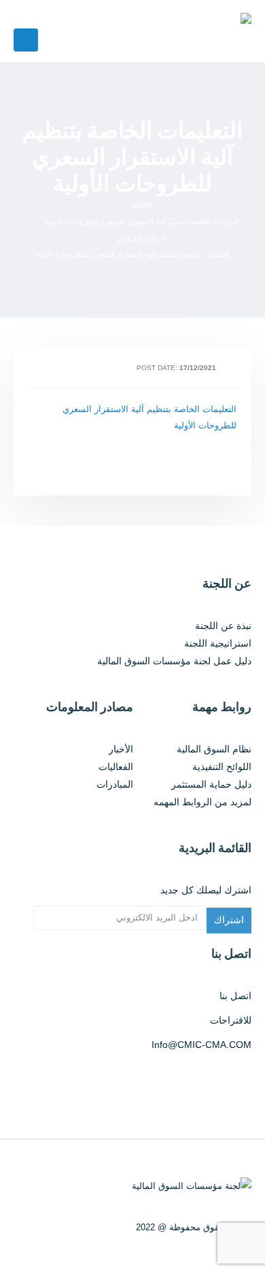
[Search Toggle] (30, 14)
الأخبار (121, 749)
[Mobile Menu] (26, 40)
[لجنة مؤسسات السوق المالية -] (157, 31)
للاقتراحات (230, 1020)
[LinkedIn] (203, 1078)
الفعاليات (116, 766)
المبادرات (114, 784)
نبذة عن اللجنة (223, 625)
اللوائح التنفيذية (221, 766)
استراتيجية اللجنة (217, 643)
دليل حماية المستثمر (211, 784)
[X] (238, 1078)
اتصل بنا (235, 995)
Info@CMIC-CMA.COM (201, 1044)
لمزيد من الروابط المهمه (202, 801)
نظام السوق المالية (214, 749)
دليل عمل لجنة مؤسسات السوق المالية (174, 660)
